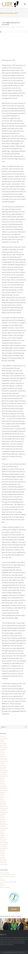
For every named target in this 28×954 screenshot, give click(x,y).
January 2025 (3, 745)
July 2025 (2, 740)
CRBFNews (2, 880)
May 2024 (2, 754)
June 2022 (2, 779)
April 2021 (2, 799)
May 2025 (2, 741)
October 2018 (3, 846)
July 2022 (2, 777)
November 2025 (3, 738)
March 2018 (2, 859)
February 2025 (3, 743)
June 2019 (2, 833)
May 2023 (2, 765)
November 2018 (3, 844)
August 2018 (3, 850)
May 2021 (2, 797)
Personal (2, 883)
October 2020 (3, 810)
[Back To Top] (23, 949)
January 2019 (3, 841)
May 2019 (2, 835)
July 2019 (2, 832)
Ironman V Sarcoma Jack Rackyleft (8, 881)
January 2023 (3, 768)
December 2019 (3, 824)
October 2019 (3, 826)
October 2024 (3, 749)
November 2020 (4, 808)
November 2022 (3, 772)
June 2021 (2, 795)
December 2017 (3, 864)
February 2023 (3, 767)
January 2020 (3, 823)
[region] (14, 924)
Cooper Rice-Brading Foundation (8, 874)
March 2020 (2, 821)
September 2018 (4, 848)
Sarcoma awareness (5, 887)
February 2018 (3, 860)
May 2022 (2, 781)
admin (13, 27)
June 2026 (2, 736)
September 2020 (4, 812)
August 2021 (2, 792)
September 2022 (4, 776)
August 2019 (2, 830)
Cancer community (4, 872)
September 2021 (4, 790)
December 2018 (4, 842)
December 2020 (4, 806)
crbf (1, 878)
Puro (24, 952)
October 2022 (3, 774)
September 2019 (4, 828)
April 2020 (2, 819)
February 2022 (3, 786)
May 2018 (2, 855)
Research (2, 885)
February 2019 (3, 839)
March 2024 (2, 756)
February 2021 (3, 803)
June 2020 (2, 817)
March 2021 (2, 801)
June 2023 (2, 763)
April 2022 (2, 783)
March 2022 (2, 785)
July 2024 (2, 750)
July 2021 (2, 794)
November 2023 (4, 759)
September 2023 (4, 761)
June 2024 (2, 752)
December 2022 (4, 770)
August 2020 (3, 814)
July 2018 (2, 851)
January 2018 (3, 862)
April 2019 (2, 837)
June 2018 (2, 853)
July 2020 (2, 815)
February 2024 (3, 758)
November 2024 (4, 747)
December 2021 (3, 788)
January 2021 (3, 804)
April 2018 (2, 857)
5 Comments (21, 27)
